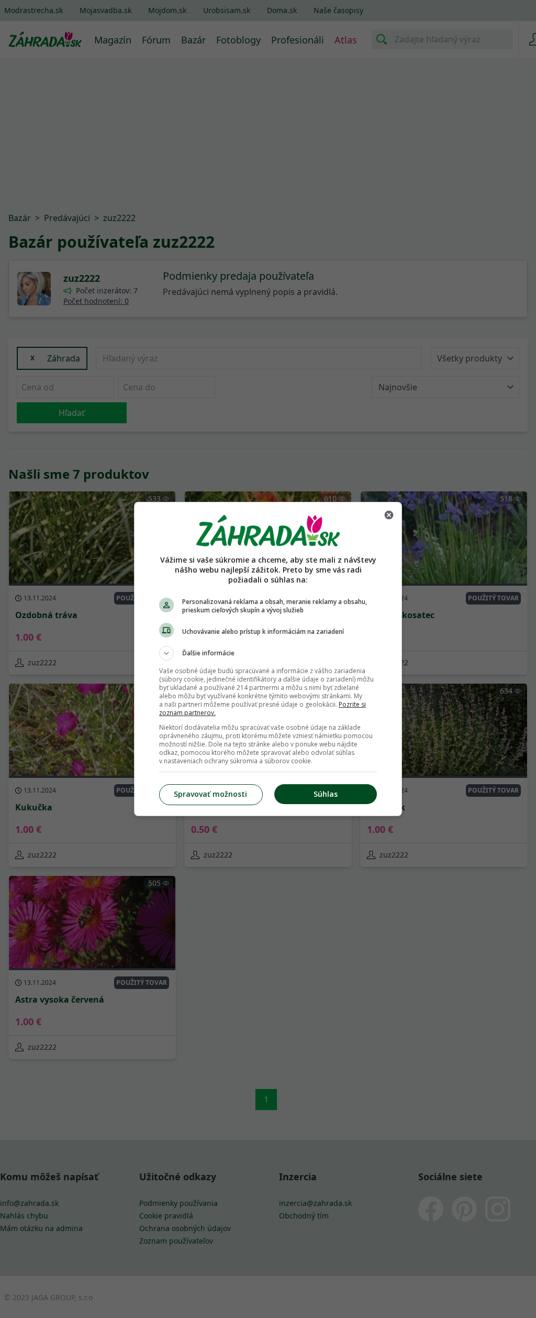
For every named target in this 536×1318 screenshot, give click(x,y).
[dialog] (268, 659)
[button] (268, 653)
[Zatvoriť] (388, 514)
